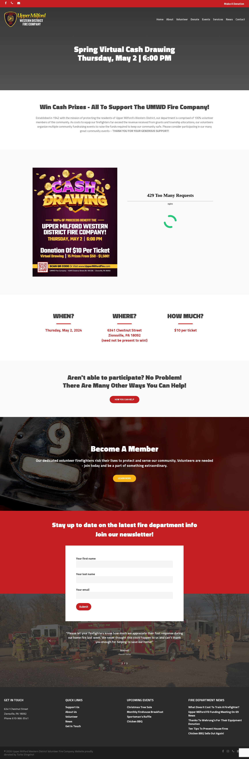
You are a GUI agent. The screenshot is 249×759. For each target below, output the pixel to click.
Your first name (86, 558)
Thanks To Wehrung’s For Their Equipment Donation (215, 722)
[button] (124, 399)
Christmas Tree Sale (139, 707)
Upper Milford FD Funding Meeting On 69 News (213, 713)
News (68, 721)
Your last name (85, 574)
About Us (71, 712)
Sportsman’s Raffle (139, 716)
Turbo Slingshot (25, 754)
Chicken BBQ (135, 721)
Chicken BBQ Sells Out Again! (206, 733)
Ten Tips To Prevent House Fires (208, 728)
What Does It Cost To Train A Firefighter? (213, 707)
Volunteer (71, 716)
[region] (124, 646)
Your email (82, 589)
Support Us (72, 707)
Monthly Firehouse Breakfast (145, 712)
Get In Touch (73, 726)
